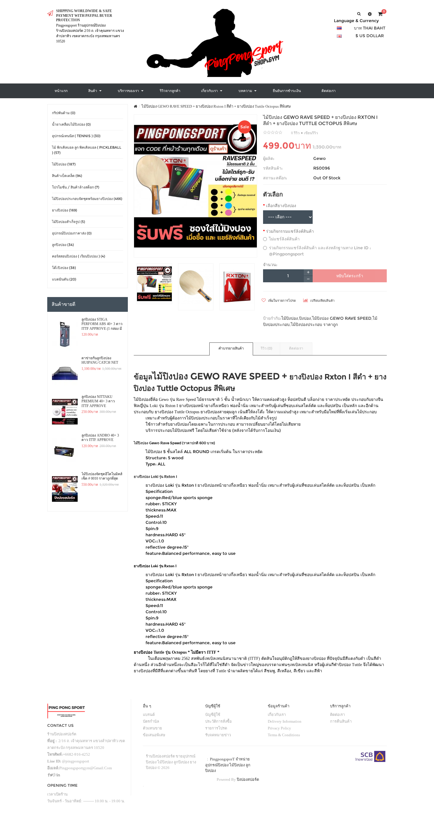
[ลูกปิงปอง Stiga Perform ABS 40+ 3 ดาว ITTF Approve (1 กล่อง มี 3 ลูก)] (65, 334)
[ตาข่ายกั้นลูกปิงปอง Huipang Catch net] (65, 373)
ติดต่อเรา (296, 348)
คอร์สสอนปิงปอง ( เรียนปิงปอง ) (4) (78, 256)
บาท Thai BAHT (369, 28)
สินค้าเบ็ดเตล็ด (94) (67, 175)
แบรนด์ (149, 714)
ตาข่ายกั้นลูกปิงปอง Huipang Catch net (99, 360)
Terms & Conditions (284, 735)
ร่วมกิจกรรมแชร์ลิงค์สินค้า (290, 231)
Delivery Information (284, 721)
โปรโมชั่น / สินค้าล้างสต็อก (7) (75, 187)
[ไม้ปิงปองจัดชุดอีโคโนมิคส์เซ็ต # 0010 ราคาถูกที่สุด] (65, 489)
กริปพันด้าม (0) (63, 113)
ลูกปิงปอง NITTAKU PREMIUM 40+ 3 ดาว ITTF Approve (98, 401)
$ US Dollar (369, 35)
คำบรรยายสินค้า (231, 348)
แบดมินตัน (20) (64, 279)
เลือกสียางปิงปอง (281, 205)
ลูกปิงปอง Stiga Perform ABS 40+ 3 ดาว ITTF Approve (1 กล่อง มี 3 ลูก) (102, 324)
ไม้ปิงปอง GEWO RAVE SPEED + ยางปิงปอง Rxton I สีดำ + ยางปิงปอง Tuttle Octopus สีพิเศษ (216, 106)
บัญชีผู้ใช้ (212, 714)
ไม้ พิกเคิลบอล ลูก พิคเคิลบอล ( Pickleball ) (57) (86, 150)
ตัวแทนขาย (152, 728)
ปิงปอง (305, 318)
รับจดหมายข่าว (218, 735)
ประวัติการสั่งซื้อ (218, 721)
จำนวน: (270, 264)
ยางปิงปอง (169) (64, 210)
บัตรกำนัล (151, 721)
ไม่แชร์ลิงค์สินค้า (284, 239)
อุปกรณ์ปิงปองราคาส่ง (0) (72, 233)
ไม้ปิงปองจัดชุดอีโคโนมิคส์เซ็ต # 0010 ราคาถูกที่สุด (101, 476)
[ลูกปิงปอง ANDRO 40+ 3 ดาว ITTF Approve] (65, 450)
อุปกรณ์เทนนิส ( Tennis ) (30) (76, 136)
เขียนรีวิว (311, 133)
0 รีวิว (295, 133)
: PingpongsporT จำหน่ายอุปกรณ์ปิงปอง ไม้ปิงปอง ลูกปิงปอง (227, 765)
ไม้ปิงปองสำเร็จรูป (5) (68, 221)
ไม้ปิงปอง (289, 318)
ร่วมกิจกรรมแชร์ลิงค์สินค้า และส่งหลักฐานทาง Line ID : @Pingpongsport (320, 251)
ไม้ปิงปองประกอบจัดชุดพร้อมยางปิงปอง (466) (87, 198)
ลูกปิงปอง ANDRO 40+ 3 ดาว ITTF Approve (100, 437)
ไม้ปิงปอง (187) (64, 164)
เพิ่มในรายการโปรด (281, 300)
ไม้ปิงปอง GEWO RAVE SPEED (341, 318)
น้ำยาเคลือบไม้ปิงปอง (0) (71, 124)
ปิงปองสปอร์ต (248, 779)
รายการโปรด (216, 728)
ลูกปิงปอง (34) (63, 244)
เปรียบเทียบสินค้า (322, 300)
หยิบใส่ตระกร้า (349, 275)
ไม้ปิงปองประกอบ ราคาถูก (314, 324)
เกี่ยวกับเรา (277, 714)
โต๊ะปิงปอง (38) (64, 267)
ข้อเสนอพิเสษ (154, 735)
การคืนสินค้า (341, 721)
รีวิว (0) (266, 348)
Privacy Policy (279, 728)
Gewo (319, 158)
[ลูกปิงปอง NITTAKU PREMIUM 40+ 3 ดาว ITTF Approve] (65, 412)
